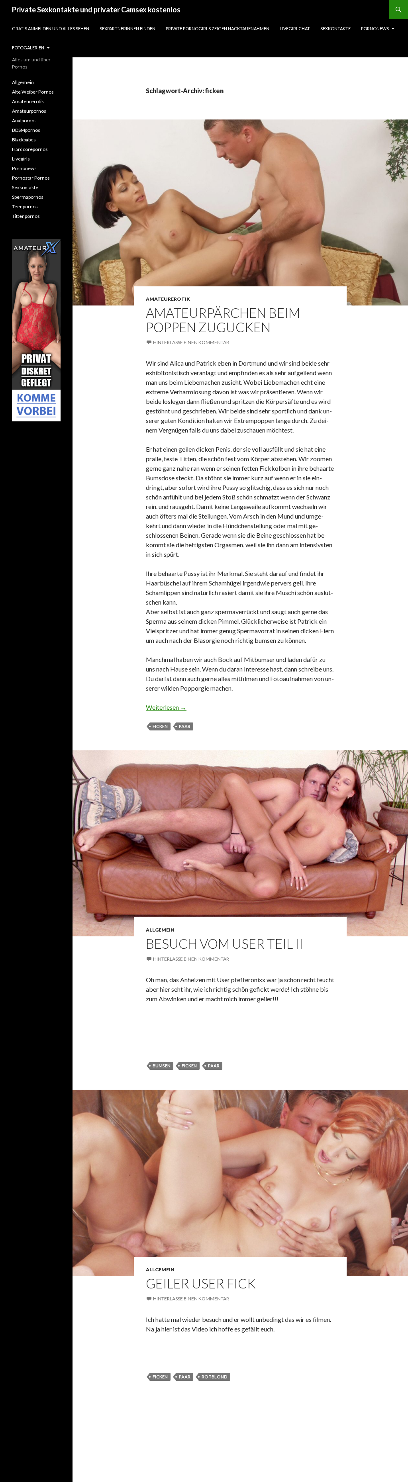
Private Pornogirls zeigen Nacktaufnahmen (217, 28)
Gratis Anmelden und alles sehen (50, 28)
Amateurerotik (168, 299)
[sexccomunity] (36, 330)
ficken (160, 726)
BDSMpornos (26, 130)
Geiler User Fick (201, 1283)
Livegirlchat (295, 28)
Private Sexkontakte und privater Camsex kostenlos (96, 9)
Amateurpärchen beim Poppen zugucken (223, 320)
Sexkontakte (335, 28)
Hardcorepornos (30, 149)
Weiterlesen (166, 707)
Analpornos (24, 120)
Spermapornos (27, 197)
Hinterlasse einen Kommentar (191, 342)
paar (184, 726)
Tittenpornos (26, 216)
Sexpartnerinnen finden (127, 28)
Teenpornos (25, 206)
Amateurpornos (29, 111)
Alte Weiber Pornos (33, 92)
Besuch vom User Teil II (224, 943)
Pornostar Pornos (31, 178)
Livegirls (21, 159)
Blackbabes (24, 140)
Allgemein (160, 930)
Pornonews (375, 28)
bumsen (162, 1065)
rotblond (215, 1376)
